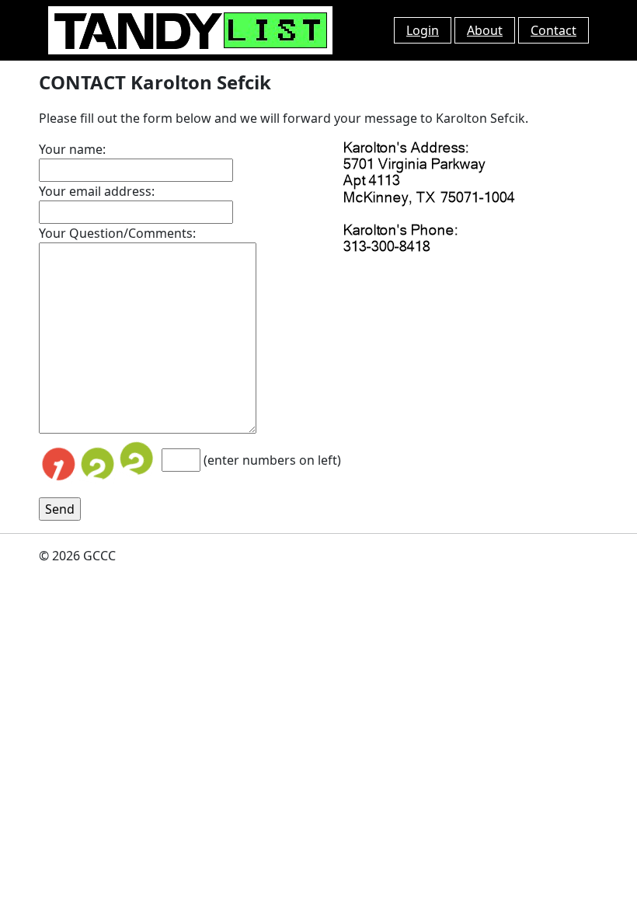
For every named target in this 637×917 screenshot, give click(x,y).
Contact (553, 30)
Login (422, 30)
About (485, 30)
